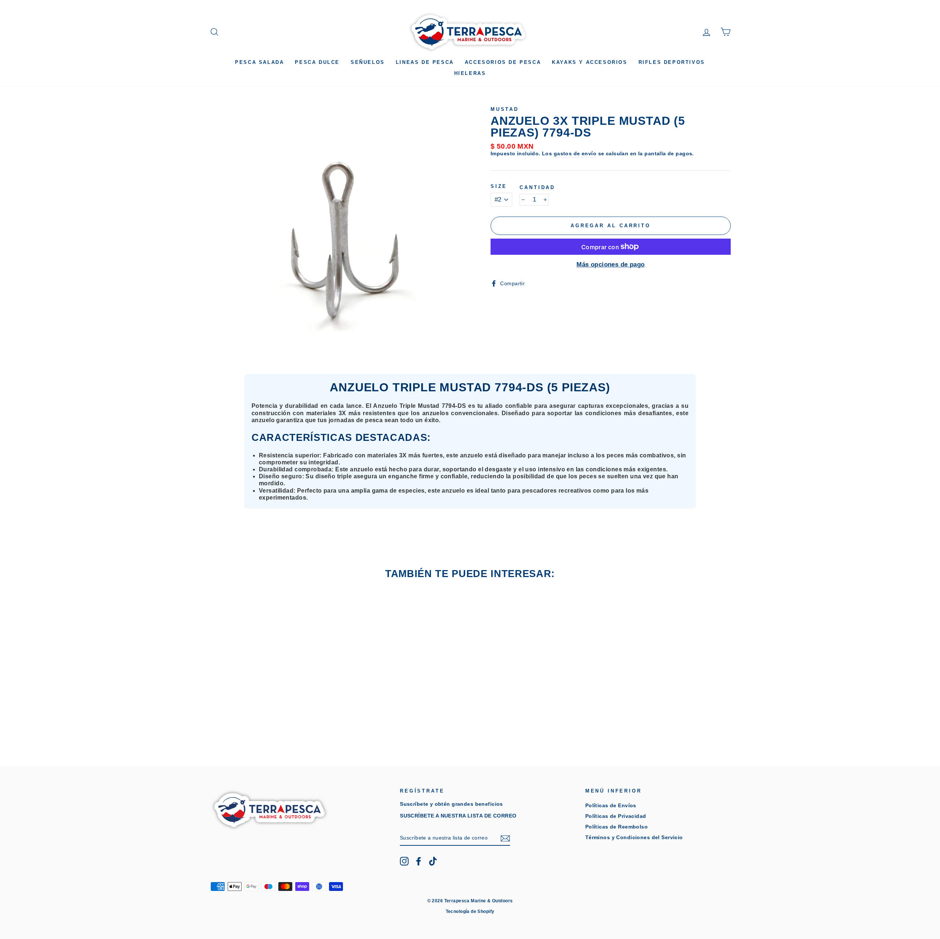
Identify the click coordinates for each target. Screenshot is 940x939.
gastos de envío (575, 153)
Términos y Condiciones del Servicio (634, 837)
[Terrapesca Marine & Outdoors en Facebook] (418, 861)
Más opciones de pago (610, 264)
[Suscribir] (505, 838)
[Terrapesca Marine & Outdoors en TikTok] (433, 861)
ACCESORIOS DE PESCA (503, 62)
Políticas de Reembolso (616, 827)
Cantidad (537, 187)
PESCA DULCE (317, 62)
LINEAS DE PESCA (425, 62)
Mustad (505, 109)
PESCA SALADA (259, 62)
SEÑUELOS (368, 62)
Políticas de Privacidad (615, 816)
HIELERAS (470, 73)
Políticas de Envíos (610, 805)
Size (499, 186)
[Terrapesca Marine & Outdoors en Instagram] (404, 861)
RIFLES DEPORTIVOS (672, 62)
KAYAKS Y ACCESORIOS (589, 62)
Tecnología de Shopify (470, 911)
